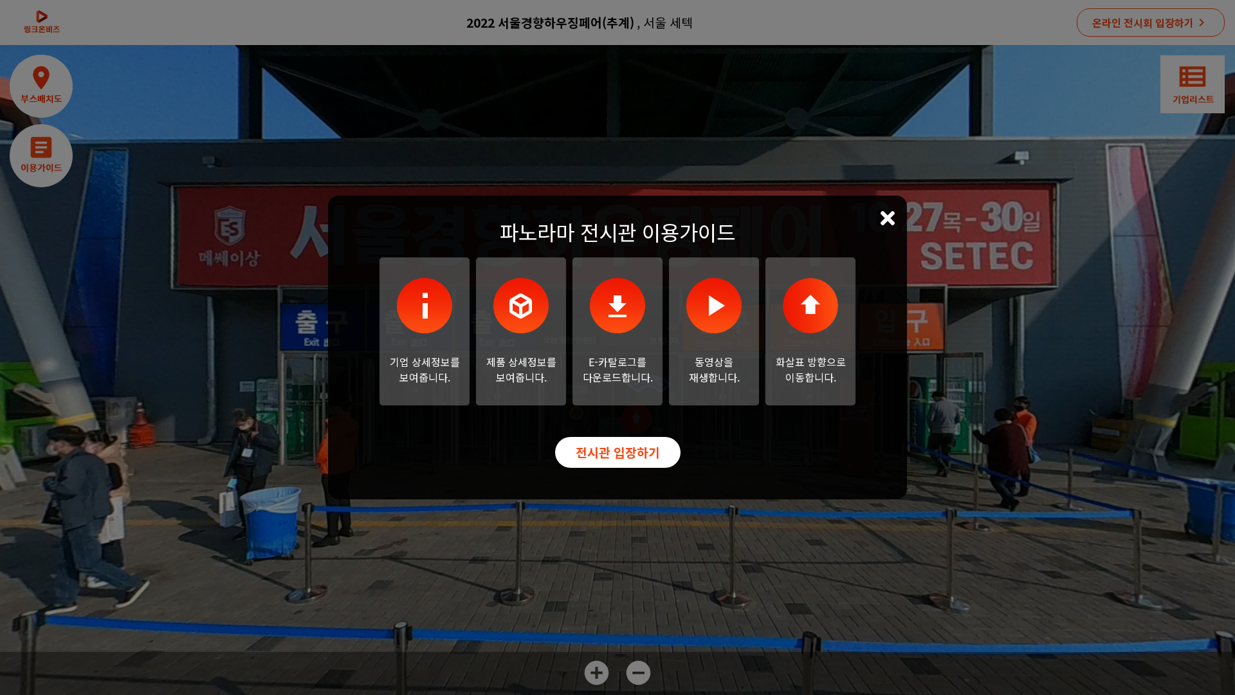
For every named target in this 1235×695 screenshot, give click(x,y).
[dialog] (617, 347)
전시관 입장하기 (618, 452)
